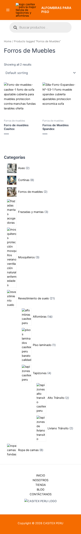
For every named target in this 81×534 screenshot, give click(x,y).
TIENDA (40, 485)
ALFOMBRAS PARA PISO (56, 10)
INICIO (40, 475)
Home (7, 41)
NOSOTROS (40, 480)
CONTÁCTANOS (41, 494)
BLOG (40, 489)
